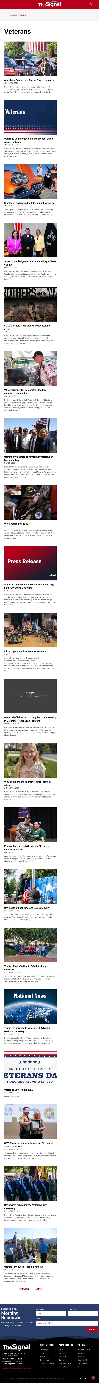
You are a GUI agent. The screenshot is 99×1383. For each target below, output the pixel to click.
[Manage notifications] (93, 1378)
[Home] (5, 15)
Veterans (22, 15)
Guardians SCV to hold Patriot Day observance (29, 80)
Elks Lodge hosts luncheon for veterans (25, 651)
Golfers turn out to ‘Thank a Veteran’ (24, 1266)
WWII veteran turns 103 (17, 523)
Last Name (71, 1309)
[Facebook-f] (81, 1378)
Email (38, 1319)
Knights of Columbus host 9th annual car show (29, 203)
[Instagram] (90, 1378)
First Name (40, 1309)
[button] (8, 5)
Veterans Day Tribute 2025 (18, 1089)
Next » (39, 1289)
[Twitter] (85, 1378)
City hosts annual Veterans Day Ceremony (27, 907)
